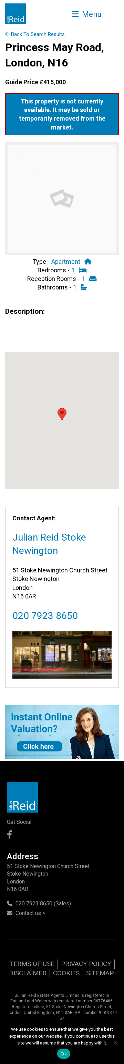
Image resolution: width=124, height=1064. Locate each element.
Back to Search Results (37, 34)
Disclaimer (27, 973)
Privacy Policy (86, 964)
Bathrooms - (55, 287)
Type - (42, 261)
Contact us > (30, 913)
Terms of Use (31, 964)
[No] (115, 1042)
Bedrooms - (54, 270)
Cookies (66, 973)
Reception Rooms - (54, 278)
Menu (91, 14)
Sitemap (100, 973)
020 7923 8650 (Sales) (43, 903)
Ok (64, 1053)
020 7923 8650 (45, 615)
